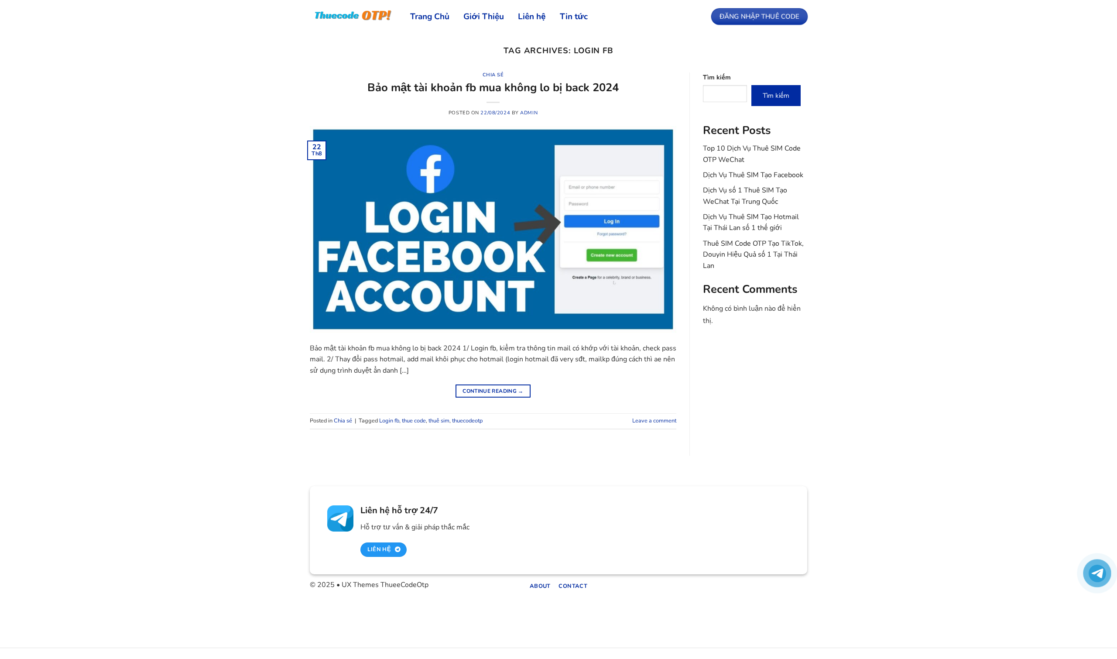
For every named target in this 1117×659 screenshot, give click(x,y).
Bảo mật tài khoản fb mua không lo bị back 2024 (493, 87)
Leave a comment (654, 421)
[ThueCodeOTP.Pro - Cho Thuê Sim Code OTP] (353, 16)
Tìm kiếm (717, 77)
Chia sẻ (493, 75)
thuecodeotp (467, 421)
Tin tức (574, 16)
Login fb (389, 421)
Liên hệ (532, 16)
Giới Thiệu (483, 16)
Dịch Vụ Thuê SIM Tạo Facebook (753, 175)
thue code (414, 421)
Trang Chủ (429, 16)
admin (529, 113)
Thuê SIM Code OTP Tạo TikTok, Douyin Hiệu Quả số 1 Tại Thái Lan (753, 255)
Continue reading (493, 391)
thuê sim (438, 421)
